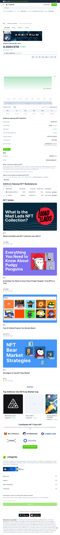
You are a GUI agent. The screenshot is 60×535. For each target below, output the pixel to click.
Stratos (46, 177)
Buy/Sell (54, 192)
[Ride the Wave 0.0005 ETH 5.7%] (34, 413)
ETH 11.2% (41, 11)
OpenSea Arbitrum (37, 177)
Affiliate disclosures (7, 186)
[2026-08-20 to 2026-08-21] (55, 57)
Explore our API (53, 107)
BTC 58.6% (35, 11)
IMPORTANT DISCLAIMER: (10, 519)
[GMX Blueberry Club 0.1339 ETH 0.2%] (13, 413)
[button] (52, 156)
